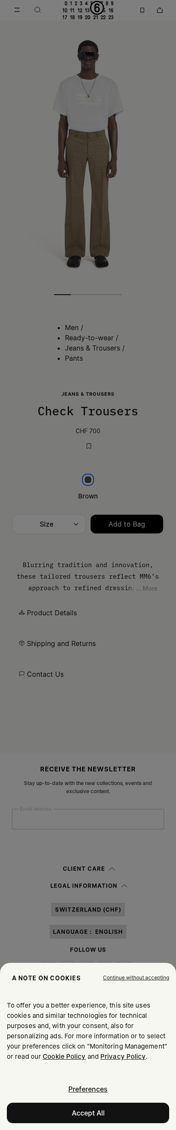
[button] (136, 978)
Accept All (88, 1113)
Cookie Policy (64, 1056)
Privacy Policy (123, 1056)
